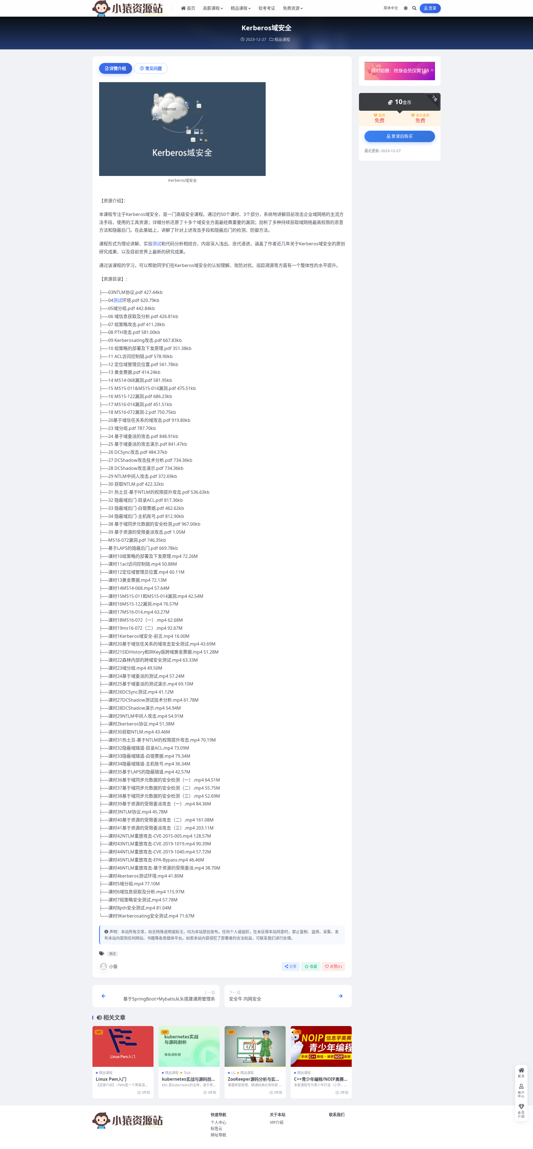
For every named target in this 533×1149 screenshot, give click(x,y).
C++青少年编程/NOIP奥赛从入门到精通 (321, 1081)
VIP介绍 (276, 1122)
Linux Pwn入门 (111, 1079)
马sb (186, 1072)
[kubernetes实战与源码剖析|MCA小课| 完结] (189, 1046)
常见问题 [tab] (153, 68)
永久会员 (422, 115)
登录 (433, 8)
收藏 (313, 966)
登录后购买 (402, 136)
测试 (156, 244)
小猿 (113, 966)
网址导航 (218, 1134)
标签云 (216, 1128)
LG (233, 1072)
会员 (382, 115)
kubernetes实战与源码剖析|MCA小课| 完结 (186, 1081)
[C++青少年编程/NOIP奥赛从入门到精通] (321, 1046)
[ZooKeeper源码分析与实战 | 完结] (255, 1046)
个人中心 (218, 1122)
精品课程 (282, 39)
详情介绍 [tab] (117, 68)
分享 (293, 966)
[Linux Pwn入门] (123, 1046)
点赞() (336, 966)
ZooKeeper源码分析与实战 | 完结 (254, 1081)
